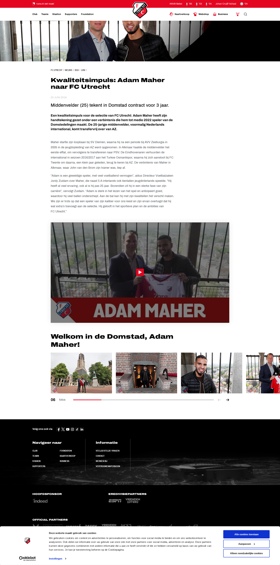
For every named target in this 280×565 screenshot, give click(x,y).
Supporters (38, 466)
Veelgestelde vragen (107, 450)
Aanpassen (244, 543)
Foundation (66, 450)
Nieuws (68, 70)
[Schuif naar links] (219, 399)
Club (34, 450)
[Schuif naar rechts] (227, 399)
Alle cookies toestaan (246, 534)
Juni (83, 70)
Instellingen (55, 558)
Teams (35, 455)
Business (64, 461)
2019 (77, 70)
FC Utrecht (56, 70)
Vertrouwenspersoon (108, 466)
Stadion (36, 461)
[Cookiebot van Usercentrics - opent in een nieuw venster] (27, 558)
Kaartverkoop (68, 455)
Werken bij (101, 461)
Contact (100, 455)
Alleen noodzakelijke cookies (246, 553)
